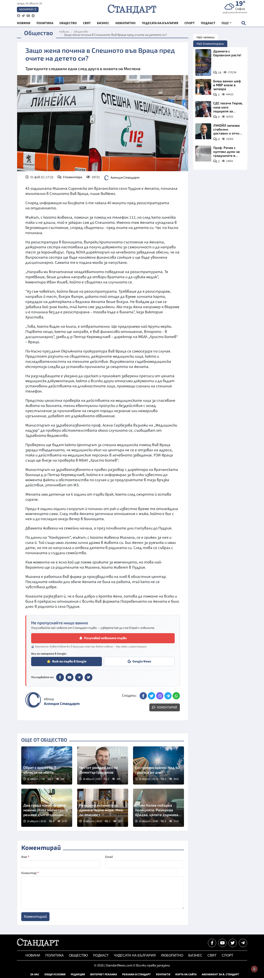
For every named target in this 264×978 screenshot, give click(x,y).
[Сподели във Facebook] (143, 695)
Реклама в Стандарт (136, 974)
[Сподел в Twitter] (151, 695)
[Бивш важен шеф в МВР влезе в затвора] (203, 87)
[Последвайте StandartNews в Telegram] (33, 16)
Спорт (227, 955)
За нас (34, 974)
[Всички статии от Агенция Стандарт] (33, 700)
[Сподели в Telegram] (168, 695)
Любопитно (172, 955)
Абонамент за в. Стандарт (220, 974)
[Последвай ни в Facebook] (212, 943)
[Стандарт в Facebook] (60, 677)
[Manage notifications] (254, 969)
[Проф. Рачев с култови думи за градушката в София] (203, 153)
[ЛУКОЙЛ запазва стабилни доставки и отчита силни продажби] (203, 131)
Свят (212, 955)
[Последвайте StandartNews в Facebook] (18, 16)
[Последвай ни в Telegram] (243, 943)
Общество (81, 32)
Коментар (30, 873)
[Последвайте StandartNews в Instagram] (23, 16)
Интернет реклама (103, 974)
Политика (54, 955)
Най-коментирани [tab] (210, 43)
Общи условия (55, 974)
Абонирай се (28, 9)
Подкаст (101, 955)
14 (219, 72)
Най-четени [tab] (205, 37)
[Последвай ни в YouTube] (222, 943)
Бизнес (195, 955)
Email (109, 857)
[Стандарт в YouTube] (69, 677)
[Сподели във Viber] (159, 695)
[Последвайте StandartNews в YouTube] (28, 16)
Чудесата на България (135, 955)
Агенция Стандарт (125, 177)
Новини (64, 32)
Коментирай (166, 707)
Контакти (163, 974)
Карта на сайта (186, 974)
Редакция (78, 974)
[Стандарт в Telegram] (79, 677)
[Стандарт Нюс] (38, 946)
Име (25, 857)
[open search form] (243, 23)
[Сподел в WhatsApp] (176, 695)
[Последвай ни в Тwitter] (233, 943)
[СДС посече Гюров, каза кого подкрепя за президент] (203, 109)
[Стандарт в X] (88, 677)
